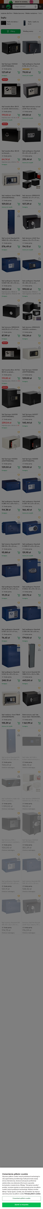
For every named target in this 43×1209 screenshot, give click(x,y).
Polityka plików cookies (32, 1194)
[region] (21, 1188)
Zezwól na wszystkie (21, 1204)
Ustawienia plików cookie (21, 1198)
